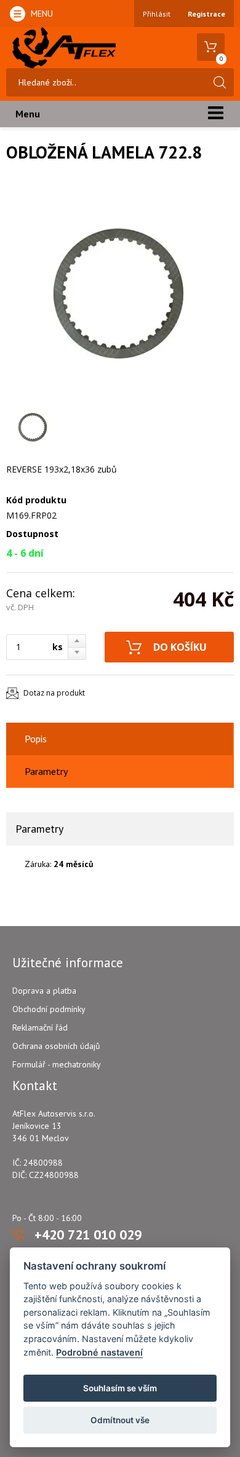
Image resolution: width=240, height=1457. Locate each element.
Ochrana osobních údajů (56, 1045)
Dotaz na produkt (54, 693)
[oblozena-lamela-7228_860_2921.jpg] (117, 291)
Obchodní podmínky (49, 1009)
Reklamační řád (40, 1027)
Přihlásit (156, 13)
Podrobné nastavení (99, 1352)
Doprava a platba (44, 990)
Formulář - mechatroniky (56, 1064)
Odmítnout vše (120, 1420)
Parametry (46, 771)
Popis (36, 738)
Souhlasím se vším (120, 1388)
